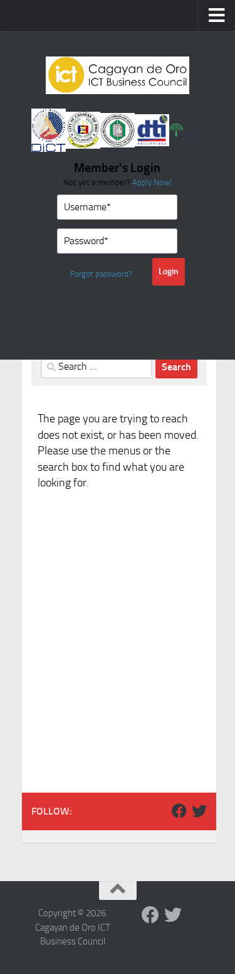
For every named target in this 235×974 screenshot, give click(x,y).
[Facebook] (179, 810)
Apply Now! (152, 182)
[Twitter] (199, 810)
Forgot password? (101, 274)
